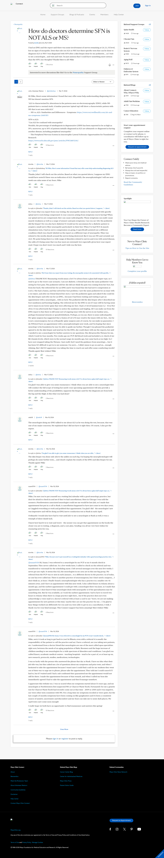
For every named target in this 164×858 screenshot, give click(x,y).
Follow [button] (147, 30)
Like (30, 66)
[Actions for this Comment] (113, 145)
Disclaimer (14, 794)
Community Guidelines (18, 790)
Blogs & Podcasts (77, 14)
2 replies (31, 365)
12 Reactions (50, 145)
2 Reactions (49, 398)
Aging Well (128, 59)
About (13, 772)
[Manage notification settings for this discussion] (109, 65)
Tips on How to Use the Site (137, 248)
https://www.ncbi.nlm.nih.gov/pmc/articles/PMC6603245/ (53, 140)
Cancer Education (131, 111)
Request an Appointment (121, 820)
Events (92, 14)
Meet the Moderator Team (19, 781)
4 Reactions (49, 355)
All (150, 24)
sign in (55, 738)
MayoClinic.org (15, 830)
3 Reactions (49, 467)
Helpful (36, 66)
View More (64, 729)
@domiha (40, 164)
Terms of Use (15, 842)
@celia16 (39, 417)
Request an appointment (137, 147)
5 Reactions (49, 185)
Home (42, 14)
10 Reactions (50, 249)
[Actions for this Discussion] (113, 65)
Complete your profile (137, 271)
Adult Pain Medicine (132, 101)
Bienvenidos (137, 302)
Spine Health (129, 29)
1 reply (30, 155)
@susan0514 (43, 486)
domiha (39, 43)
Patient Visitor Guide (67, 785)
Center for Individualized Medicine (71, 776)
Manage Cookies (37, 842)
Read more (137, 229)
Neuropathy (18, 24)
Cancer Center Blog (66, 772)
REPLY (30, 152)
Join (137, 5)
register (64, 738)
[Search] (52, 5)
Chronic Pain (129, 39)
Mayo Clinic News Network (118, 772)
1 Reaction (49, 64)
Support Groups (57, 14)
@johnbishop (51, 91)
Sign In (148, 5)
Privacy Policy (26, 842)
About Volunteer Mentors (19, 785)
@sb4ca (38, 204)
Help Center (119, 14)
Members (104, 14)
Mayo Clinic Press (66, 781)
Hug (42, 66)
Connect (19, 3)
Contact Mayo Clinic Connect (20, 803)
